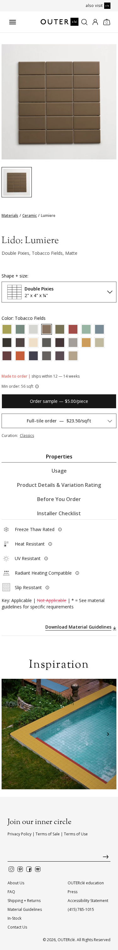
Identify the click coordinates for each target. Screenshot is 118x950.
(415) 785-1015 (81, 909)
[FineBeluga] (7, 342)
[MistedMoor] (86, 329)
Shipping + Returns (24, 900)
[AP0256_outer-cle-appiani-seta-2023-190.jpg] (17, 182)
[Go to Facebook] (29, 869)
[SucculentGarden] (59, 329)
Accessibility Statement (88, 900)
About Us (16, 883)
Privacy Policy (19, 834)
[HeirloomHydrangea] (99, 329)
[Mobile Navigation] (13, 22)
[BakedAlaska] (33, 342)
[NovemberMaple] (20, 355)
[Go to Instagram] (11, 869)
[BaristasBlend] (20, 342)
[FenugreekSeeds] (7, 329)
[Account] (95, 22)
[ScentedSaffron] (86, 342)
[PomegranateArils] (73, 329)
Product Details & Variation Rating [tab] (59, 484)
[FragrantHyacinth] (59, 355)
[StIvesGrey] (73, 342)
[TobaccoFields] (46, 329)
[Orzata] (33, 329)
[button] (10, 734)
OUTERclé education (86, 883)
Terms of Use (76, 834)
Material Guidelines (25, 909)
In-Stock (14, 918)
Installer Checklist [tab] (59, 513)
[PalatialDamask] (7, 355)
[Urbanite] (46, 342)
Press (72, 891)
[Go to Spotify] (38, 869)
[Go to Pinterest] (20, 869)
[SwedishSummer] (20, 329)
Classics (27, 435)
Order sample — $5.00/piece (59, 401)
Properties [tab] (59, 456)
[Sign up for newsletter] (59, 858)
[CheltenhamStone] (73, 355)
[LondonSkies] (46, 355)
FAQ (11, 891)
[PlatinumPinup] (99, 342)
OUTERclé (66, 939)
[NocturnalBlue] (33, 355)
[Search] (84, 22)
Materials (10, 215)
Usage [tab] (59, 470)
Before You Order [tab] (59, 499)
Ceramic (29, 215)
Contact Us (17, 927)
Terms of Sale (48, 834)
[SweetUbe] (59, 342)
